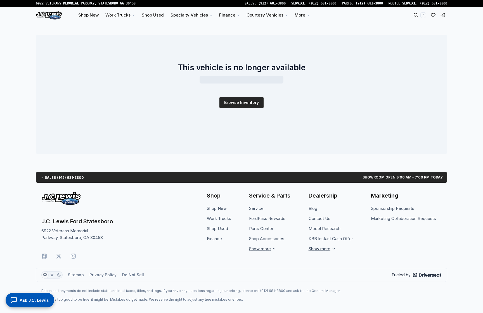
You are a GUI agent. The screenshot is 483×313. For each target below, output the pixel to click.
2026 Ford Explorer (161, 210)
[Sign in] (442, 15)
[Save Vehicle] (232, 131)
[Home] (49, 15)
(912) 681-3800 (272, 3)
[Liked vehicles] (433, 15)
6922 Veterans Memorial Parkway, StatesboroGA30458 (86, 3)
